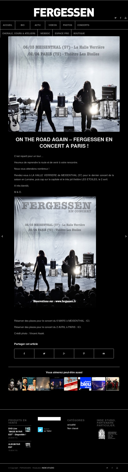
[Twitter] (115, 17)
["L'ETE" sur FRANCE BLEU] (29, 384)
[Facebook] (120, 17)
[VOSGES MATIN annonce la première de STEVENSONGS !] (112, 384)
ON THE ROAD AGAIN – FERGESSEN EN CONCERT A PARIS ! (64, 142)
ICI (87, 320)
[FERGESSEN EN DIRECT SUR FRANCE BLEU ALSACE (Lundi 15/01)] (85, 384)
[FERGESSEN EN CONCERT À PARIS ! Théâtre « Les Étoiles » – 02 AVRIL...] (125, 236)
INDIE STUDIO (48, 467)
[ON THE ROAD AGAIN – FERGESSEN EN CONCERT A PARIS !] (64, 84)
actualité (71, 424)
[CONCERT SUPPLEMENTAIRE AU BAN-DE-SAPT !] (15, 384)
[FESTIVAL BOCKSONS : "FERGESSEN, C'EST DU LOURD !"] (43, 384)
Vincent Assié (36, 333)
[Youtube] (125, 17)
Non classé (72, 428)
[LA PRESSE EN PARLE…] (2, 236)
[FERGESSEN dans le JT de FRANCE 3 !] (57, 384)
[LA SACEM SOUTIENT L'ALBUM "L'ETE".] (71, 384)
